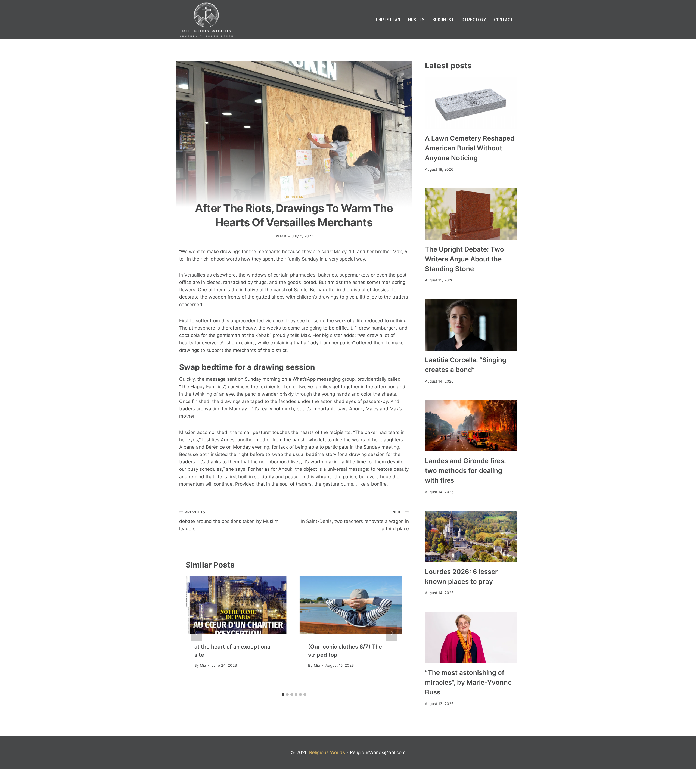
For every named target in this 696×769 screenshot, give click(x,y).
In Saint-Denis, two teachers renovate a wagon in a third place (355, 521)
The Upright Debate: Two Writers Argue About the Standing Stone (464, 259)
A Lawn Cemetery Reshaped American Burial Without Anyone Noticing (469, 148)
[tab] (283, 694)
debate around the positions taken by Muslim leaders (228, 521)
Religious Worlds (327, 752)
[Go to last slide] (196, 633)
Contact (503, 20)
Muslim (416, 20)
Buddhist (443, 20)
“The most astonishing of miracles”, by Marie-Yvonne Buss (468, 682)
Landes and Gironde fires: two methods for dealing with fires (465, 470)
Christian (388, 20)
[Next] (391, 633)
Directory (474, 20)
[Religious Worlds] (206, 19)
